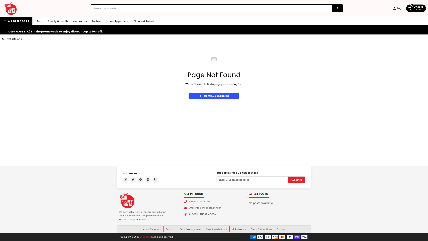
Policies (281, 229)
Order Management (190, 229)
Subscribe (296, 180)
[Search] (337, 8)
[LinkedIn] (155, 180)
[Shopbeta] (10, 8)
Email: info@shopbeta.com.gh (205, 207)
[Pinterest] (140, 180)
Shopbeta (145, 236)
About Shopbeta (152, 229)
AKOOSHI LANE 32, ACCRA (202, 214)
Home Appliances (117, 21)
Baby (39, 21)
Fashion (96, 21)
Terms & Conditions (261, 229)
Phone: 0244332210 (199, 201)
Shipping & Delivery (216, 229)
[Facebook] (126, 180)
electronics (80, 21)
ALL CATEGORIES (18, 21)
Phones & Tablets (144, 21)
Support (170, 229)
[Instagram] (148, 180)
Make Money (239, 229)
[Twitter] (133, 180)
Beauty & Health (58, 21)
